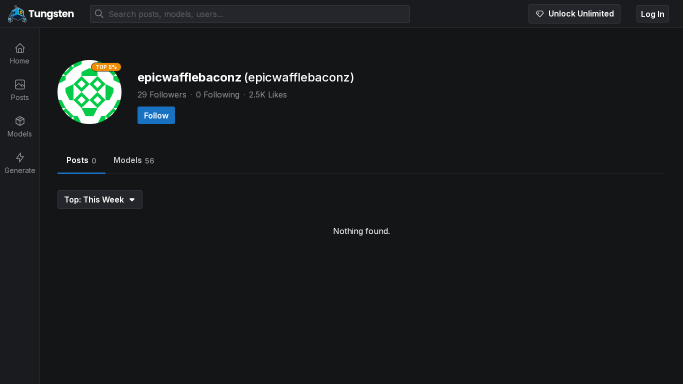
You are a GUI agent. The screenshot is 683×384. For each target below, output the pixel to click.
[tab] (82, 161)
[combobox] (250, 14)
